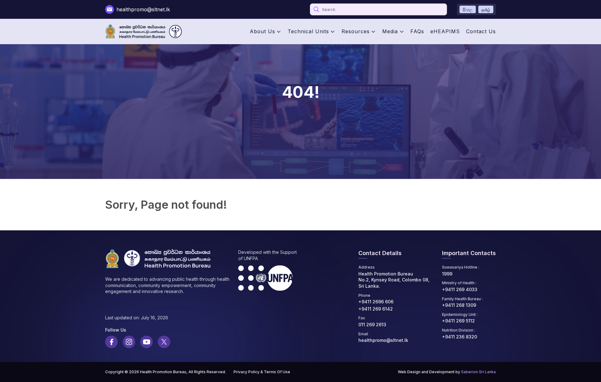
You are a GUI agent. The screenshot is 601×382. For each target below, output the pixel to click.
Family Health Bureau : (462, 298)
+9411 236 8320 (459, 336)
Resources (356, 31)
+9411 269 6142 (375, 308)
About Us (262, 31)
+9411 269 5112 (458, 320)
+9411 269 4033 (459, 289)
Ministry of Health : (459, 282)
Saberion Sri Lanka (478, 371)
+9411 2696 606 (375, 301)
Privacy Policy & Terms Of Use (262, 371)
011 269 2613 (372, 324)
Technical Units (308, 31)
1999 (447, 273)
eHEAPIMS (445, 31)
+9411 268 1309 (459, 305)
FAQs (417, 31)
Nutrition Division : (458, 330)
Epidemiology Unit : (460, 314)
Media (390, 31)
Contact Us (481, 31)
